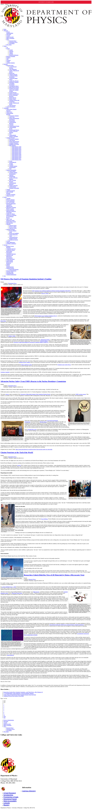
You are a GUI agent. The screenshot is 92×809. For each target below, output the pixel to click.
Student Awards (7, 724)
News (4, 726)
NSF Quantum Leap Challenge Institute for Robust (43, 290)
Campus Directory (29, 791)
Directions (5, 721)
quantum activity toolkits (24, 362)
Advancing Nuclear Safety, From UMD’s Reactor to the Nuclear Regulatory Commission (33, 381)
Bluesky (6, 805)
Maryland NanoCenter (17, 593)
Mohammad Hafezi (45, 339)
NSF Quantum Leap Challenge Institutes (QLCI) (46, 315)
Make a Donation (7, 725)
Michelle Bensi (43, 421)
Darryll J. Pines (44, 293)
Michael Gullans (44, 341)
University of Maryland (46, 2)
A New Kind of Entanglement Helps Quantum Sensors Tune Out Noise (19, 694)
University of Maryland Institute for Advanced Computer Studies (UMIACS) (30, 342)
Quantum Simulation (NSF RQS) (63, 290)
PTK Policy (6, 731)
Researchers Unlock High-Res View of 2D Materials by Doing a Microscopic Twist (54, 575)
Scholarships (8, 795)
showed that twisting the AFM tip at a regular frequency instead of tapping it (66, 624)
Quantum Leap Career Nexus (64, 364)
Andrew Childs (11, 336)
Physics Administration (8, 720)
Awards (5, 722)
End (4, 717)
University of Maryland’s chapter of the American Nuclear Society (35, 394)
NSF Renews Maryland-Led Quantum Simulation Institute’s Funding (26, 279)
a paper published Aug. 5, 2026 (9, 586)
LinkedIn (6, 803)
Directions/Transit (10, 799)
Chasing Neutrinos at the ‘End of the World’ (17, 452)
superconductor (10, 655)
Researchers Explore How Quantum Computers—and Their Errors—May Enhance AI (23, 692)
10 (4, 715)
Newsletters (9, 730)
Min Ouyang (36, 591)
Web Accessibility (10, 801)
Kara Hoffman (44, 519)
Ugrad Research (9, 793)
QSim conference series (26, 364)
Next (4, 716)
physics (7, 394)
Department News (12, 283)
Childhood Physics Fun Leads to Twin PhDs (13, 696)
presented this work (31, 429)
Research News (32, 579)
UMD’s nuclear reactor (80, 394)
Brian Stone (3, 321)
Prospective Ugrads (10, 797)
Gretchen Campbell (5, 372)
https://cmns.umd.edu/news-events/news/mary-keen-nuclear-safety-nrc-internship (34, 449)
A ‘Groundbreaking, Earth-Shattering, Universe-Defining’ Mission (18, 693)
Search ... (3, 4)
